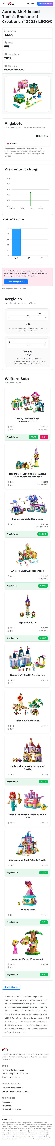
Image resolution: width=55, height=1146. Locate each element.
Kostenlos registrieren (16, 282)
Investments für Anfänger (13, 1070)
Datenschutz (7, 1105)
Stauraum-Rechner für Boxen (15, 1091)
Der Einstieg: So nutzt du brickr (16, 1074)
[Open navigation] (4, 4)
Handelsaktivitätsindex (12, 1088)
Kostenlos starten (45, 3)
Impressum (7, 1102)
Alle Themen (12, 987)
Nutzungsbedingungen (11, 1109)
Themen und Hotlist (11, 1077)
